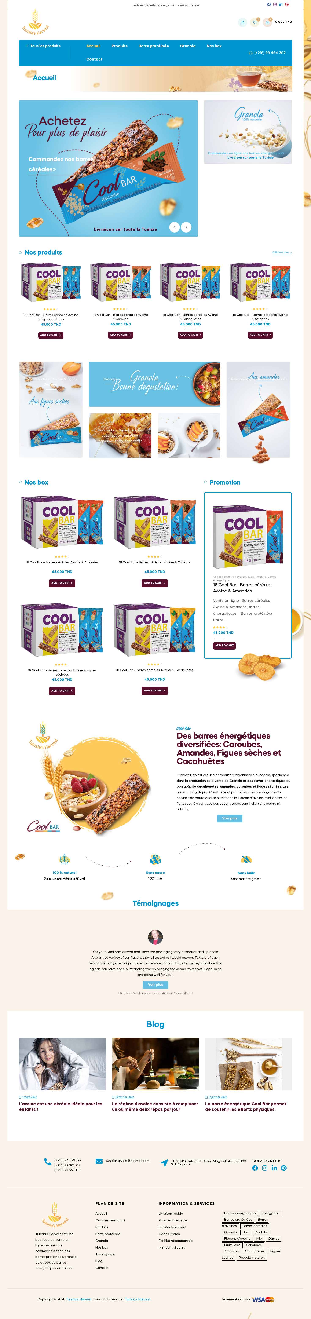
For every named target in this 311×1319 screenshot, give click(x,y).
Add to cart (49, 335)
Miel (259, 1238)
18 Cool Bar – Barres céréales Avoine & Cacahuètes (190, 317)
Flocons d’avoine (237, 1238)
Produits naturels (252, 1257)
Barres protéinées (238, 1219)
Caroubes (254, 1245)
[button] (269, 4)
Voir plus (229, 818)
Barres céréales (255, 1226)
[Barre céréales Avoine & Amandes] (264, 410)
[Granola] (160, 384)
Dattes (273, 1238)
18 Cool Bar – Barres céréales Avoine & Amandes (260, 317)
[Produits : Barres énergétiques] (125, 435)
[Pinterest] (283, 1168)
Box (246, 1232)
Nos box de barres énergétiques (233, 577)
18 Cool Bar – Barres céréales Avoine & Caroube (120, 317)
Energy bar (270, 1213)
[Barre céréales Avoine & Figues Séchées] (56, 410)
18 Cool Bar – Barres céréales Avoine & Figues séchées (50, 317)
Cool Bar (261, 1232)
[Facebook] (255, 1168)
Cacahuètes (254, 1251)
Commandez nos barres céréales (61, 165)
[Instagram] (264, 1168)
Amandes (231, 1251)
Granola (230, 1232)
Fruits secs (232, 1245)
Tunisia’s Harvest (79, 1299)
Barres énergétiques (240, 1213)
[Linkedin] (274, 1168)
